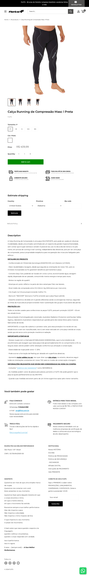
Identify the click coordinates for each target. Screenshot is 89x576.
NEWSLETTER (76, 5)
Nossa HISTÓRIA (54, 450)
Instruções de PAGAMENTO (58, 469)
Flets (10, 117)
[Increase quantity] (30, 154)
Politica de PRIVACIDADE (58, 456)
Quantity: (11, 154)
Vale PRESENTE (54, 472)
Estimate (14, 213)
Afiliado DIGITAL (54, 466)
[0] (83, 11)
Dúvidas (51, 453)
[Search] (70, 11)
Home (6, 19)
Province (39, 201)
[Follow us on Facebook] (5, 563)
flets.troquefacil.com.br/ (19, 432)
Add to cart (25, 162)
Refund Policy (12, 224)
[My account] (78, 11)
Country (11, 201)
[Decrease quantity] (18, 154)
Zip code (67, 201)
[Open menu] (5, 11)
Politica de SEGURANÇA (57, 459)
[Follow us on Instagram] (10, 563)
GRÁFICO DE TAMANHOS (26, 368)
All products (15, 19)
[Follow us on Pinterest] (14, 563)
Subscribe (55, 504)
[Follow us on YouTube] (18, 563)
